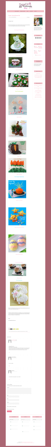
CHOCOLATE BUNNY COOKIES (19, 139)
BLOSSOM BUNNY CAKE (19, 55)
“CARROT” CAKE (19, 156)
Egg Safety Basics (38, 73)
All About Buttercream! (38, 94)
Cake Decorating (13, 331)
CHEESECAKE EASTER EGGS (19, 254)
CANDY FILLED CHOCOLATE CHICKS (19, 227)
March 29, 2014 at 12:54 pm (14, 371)
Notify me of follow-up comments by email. (11, 406)
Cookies (18, 331)
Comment (8, 387)
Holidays (22, 331)
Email (7, 398)
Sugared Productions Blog (25, 5)
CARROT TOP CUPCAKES (19, 200)
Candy (16, 331)
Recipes (24, 331)
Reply (9, 352)
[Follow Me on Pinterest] (38, 55)
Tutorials (26, 331)
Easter (20, 331)
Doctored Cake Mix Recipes (38, 90)
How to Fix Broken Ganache (38, 95)
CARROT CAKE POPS (19, 174)
